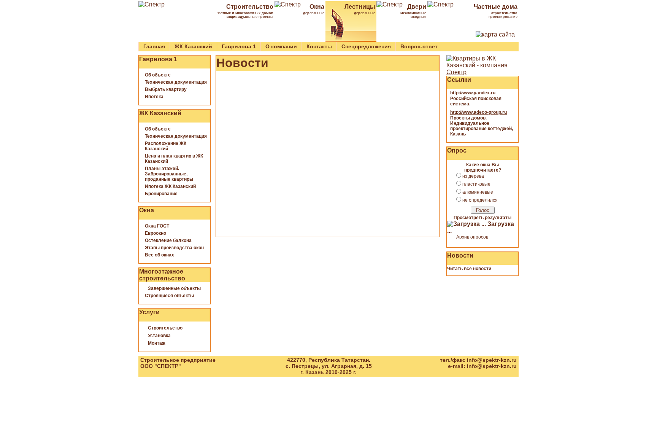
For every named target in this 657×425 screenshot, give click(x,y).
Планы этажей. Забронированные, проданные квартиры (169, 174)
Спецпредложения (366, 46)
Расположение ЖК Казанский (165, 146)
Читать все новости (469, 268)
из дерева (473, 176)
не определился (480, 200)
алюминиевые (477, 192)
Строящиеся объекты (169, 295)
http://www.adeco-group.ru (478, 112)
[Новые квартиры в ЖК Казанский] (482, 72)
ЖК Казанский (193, 46)
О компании (281, 46)
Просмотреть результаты (482, 217)
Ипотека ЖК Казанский (170, 186)
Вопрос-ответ (419, 46)
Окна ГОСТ (157, 226)
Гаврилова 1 (239, 46)
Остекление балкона (168, 240)
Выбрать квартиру (166, 89)
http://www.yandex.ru (472, 93)
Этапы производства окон (174, 247)
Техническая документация (176, 82)
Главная (154, 46)
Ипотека (154, 96)
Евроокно (155, 233)
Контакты (319, 46)
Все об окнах (159, 255)
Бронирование (161, 193)
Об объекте (158, 75)
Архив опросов (472, 237)
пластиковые (476, 184)
